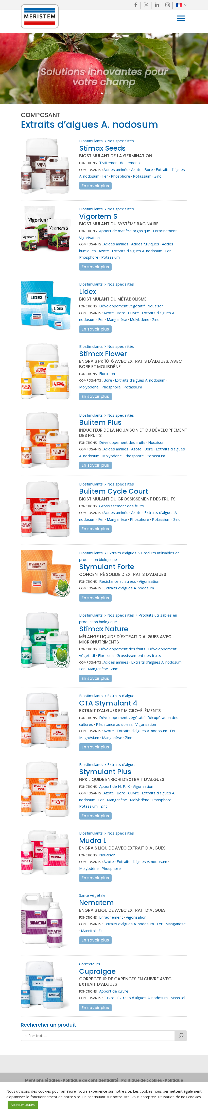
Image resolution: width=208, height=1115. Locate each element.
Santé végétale (92, 895)
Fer (105, 176)
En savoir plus (95, 186)
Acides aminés (115, 169)
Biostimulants (91, 140)
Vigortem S (98, 216)
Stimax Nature (103, 629)
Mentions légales (42, 1080)
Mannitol (88, 930)
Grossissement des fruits (121, 505)
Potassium (142, 176)
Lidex (87, 291)
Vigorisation (89, 237)
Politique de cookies (141, 1080)
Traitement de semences (121, 162)
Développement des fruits (122, 442)
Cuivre (133, 312)
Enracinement (165, 230)
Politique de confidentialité (90, 1080)
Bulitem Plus (100, 422)
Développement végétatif (122, 305)
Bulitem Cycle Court (113, 491)
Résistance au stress (117, 581)
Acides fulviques (145, 243)
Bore (148, 169)
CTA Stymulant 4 (108, 703)
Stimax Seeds (102, 148)
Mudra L (92, 840)
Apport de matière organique (124, 230)
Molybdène (139, 319)
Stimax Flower (103, 353)
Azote (136, 169)
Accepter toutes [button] (23, 1104)
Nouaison (155, 305)
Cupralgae (97, 971)
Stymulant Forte (106, 566)
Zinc (157, 176)
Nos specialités (120, 140)
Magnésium (89, 737)
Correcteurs (89, 963)
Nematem (96, 902)
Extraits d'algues (121, 552)
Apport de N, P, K (114, 786)
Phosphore (120, 176)
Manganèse (117, 319)
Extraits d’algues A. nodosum (137, 250)
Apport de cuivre (113, 991)
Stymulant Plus (105, 771)
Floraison (107, 373)
